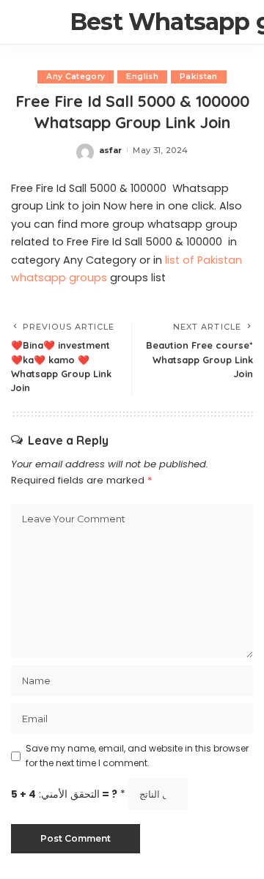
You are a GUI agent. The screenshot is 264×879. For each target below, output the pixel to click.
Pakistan (199, 76)
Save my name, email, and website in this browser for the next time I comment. (137, 755)
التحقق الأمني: (68, 794)
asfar (110, 150)
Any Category (75, 76)
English (142, 76)
